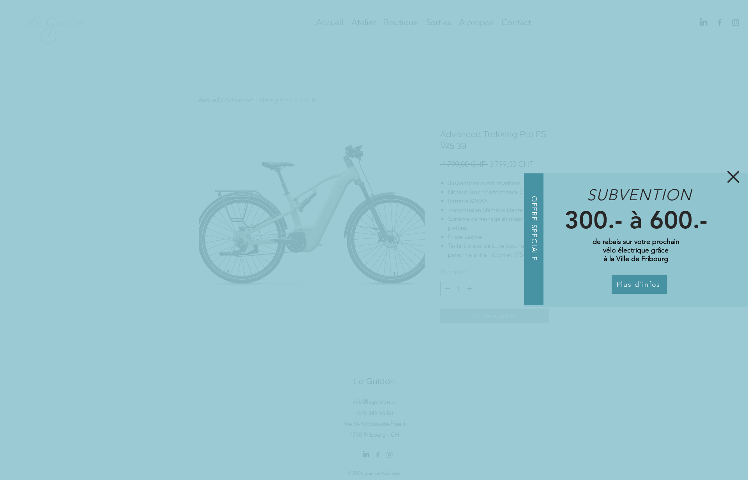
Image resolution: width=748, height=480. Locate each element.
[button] (733, 177)
